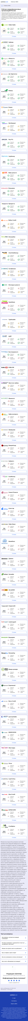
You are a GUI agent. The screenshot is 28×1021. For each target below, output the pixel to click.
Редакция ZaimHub (14, 973)
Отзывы (14, 36)
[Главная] (2, 5)
